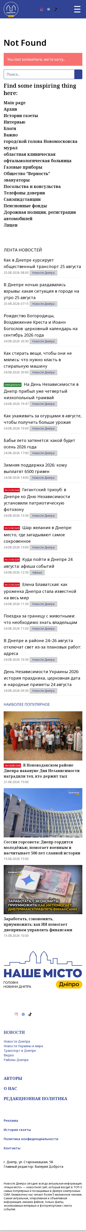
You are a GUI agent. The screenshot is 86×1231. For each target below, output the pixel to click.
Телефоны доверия (24, 193)
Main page (14, 102)
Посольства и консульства (32, 186)
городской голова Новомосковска (41, 141)
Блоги (10, 128)
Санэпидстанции (22, 199)
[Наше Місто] (11, 9)
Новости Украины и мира (23, 1046)
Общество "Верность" (27, 173)
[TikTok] (55, 9)
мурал (10, 147)
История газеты (21, 115)
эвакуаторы (17, 180)
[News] (48, 9)
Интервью (14, 122)
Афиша (37, 572)
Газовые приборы (23, 167)
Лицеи (10, 225)
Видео (9, 1055)
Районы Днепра (16, 1060)
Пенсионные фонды (25, 205)
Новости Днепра (43, 273)
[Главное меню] (77, 9)
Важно (11, 135)
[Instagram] (41, 9)
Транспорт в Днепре (20, 1050)
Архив (10, 109)
